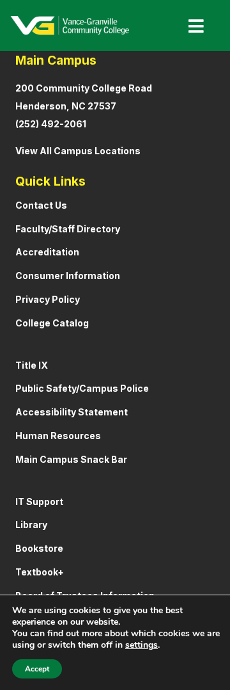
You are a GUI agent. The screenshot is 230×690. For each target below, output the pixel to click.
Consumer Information (67, 275)
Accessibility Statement (71, 411)
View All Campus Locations (78, 150)
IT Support (39, 501)
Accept (37, 669)
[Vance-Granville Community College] (69, 25)
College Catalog (52, 322)
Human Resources (58, 435)
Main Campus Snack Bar (71, 459)
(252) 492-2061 (50, 123)
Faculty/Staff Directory (67, 228)
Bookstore (39, 548)
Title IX (31, 365)
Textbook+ (39, 571)
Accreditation (47, 251)
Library (31, 524)
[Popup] (191, 25)
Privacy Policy (47, 299)
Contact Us (41, 205)
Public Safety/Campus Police (82, 388)
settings (141, 645)
